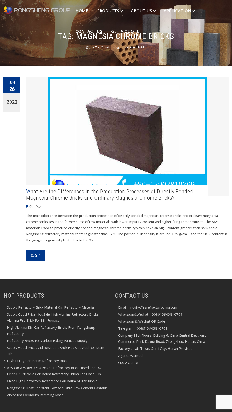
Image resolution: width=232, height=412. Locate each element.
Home (81, 10)
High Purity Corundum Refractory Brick (37, 360)
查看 (34, 255)
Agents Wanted (130, 355)
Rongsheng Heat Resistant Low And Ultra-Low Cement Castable (57, 388)
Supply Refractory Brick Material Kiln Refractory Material (50, 307)
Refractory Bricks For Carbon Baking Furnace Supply (47, 340)
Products (108, 10)
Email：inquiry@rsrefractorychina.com (147, 307)
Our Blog (35, 206)
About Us (141, 10)
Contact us (88, 31)
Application (177, 10)
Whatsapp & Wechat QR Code (141, 321)
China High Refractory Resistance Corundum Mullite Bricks (52, 380)
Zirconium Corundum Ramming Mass (35, 395)
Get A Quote (125, 31)
